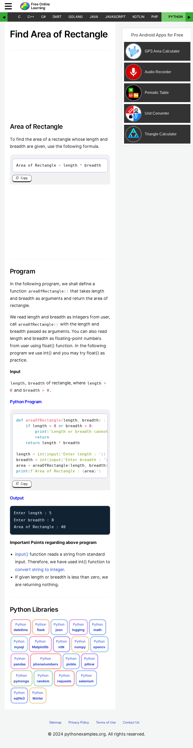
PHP (154, 17)
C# (43, 17)
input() (21, 554)
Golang (75, 17)
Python (176, 17)
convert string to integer (39, 569)
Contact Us (131, 722)
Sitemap (55, 722)
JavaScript (115, 17)
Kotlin (138, 17)
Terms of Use (106, 722)
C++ (31, 17)
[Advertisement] (60, 217)
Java (94, 17)
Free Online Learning (40, 6)
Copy (24, 178)
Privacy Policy (78, 722)
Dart (57, 17)
